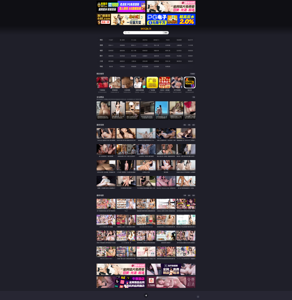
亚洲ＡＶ (111, 45)
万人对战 (133, 40)
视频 (101, 45)
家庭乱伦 (122, 61)
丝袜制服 (167, 45)
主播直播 (179, 45)
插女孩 (111, 66)
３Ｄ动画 (145, 45)
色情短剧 (167, 66)
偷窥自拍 (111, 56)
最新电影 (100, 195)
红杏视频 (156, 66)
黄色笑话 (179, 61)
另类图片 (190, 56)
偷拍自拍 (122, 50)
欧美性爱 (145, 50)
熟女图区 (179, 56)
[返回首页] (198, 296)
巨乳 (189, 125)
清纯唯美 (167, 56)
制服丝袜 (156, 50)
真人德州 (122, 40)
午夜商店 (122, 66)
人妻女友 (133, 61)
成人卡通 (133, 50)
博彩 (101, 40)
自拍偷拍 (122, 45)
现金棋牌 (179, 40)
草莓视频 (133, 66)
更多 (194, 125)
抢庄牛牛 (190, 40)
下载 (194, 97)
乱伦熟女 (179, 50)
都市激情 (111, 61)
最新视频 (100, 125)
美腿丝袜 (156, 56)
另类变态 (190, 50)
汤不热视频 (145, 66)
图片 (101, 56)
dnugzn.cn (146, 28)
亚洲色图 (122, 56)
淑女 (189, 195)
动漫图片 (145, 56)
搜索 (166, 33)
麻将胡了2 (156, 40)
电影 (101, 51)
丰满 (185, 195)
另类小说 (167, 61)
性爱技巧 (190, 61)
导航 (101, 66)
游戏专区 (145, 40)
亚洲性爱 (111, 50)
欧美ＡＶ (133, 45)
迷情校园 (156, 61)
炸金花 (168, 40)
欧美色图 (133, 56)
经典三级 (167, 50)
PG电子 (111, 40)
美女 (185, 125)
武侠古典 (145, 61)
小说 (101, 61)
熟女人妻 (156, 45)
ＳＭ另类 (190, 45)
